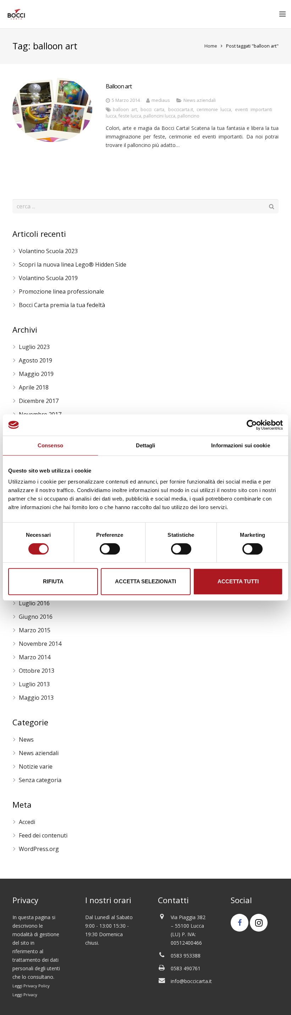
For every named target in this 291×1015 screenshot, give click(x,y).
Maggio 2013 (36, 698)
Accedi (27, 822)
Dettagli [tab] (145, 445)
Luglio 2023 (34, 347)
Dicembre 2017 (39, 401)
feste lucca (130, 116)
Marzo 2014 (34, 657)
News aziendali (199, 100)
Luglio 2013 (34, 684)
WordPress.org (39, 849)
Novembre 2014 (40, 644)
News (26, 739)
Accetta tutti (238, 581)
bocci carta (152, 110)
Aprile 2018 (34, 387)
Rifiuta (53, 581)
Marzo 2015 (34, 630)
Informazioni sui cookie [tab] (240, 445)
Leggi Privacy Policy (31, 985)
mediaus (161, 100)
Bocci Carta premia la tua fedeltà (62, 305)
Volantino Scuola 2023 (48, 251)
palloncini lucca (159, 116)
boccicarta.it (180, 110)
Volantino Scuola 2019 (48, 278)
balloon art (125, 110)
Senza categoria (40, 780)
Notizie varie (36, 766)
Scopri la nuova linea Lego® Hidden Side (72, 264)
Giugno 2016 (36, 617)
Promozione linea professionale (61, 291)
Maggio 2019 (36, 374)
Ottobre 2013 (36, 671)
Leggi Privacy (24, 994)
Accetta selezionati (145, 581)
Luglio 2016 (34, 603)
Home (210, 46)
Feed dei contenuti (43, 835)
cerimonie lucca (214, 110)
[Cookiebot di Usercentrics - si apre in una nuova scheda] (252, 425)
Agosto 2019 (35, 360)
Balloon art (119, 86)
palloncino (188, 116)
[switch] (110, 549)
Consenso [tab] (50, 445)
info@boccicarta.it (191, 981)
